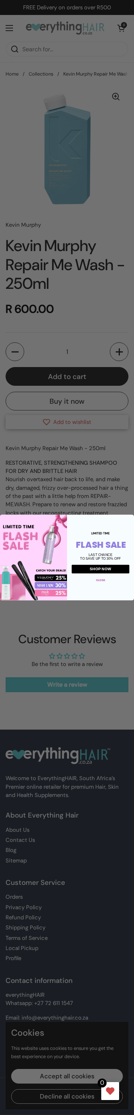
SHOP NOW (100, 569)
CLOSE (100, 580)
